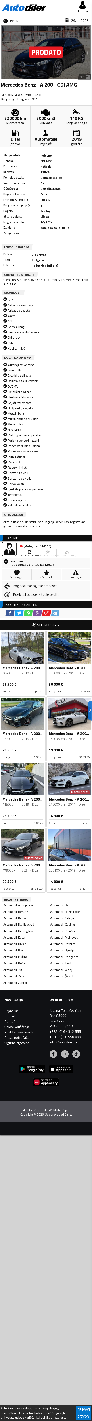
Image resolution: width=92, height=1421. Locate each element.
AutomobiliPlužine (15, 956)
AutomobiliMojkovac (64, 937)
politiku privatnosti (53, 1417)
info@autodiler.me (63, 1042)
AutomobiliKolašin (62, 931)
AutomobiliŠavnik (62, 976)
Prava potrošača (16, 1037)
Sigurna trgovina (16, 1042)
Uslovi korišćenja (16, 1026)
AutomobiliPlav (13, 950)
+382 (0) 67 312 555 (65, 1031)
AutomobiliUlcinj (61, 969)
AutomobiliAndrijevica (18, 905)
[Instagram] (65, 1054)
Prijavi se (11, 1010)
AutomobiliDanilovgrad (18, 924)
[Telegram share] (55, 613)
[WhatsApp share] (28, 613)
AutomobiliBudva (15, 918)
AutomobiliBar (60, 905)
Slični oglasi (48, 625)
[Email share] (46, 613)
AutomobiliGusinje (62, 924)
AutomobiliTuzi (13, 969)
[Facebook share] (10, 613)
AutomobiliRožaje (15, 963)
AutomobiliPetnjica (62, 943)
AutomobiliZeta (13, 976)
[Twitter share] (19, 613)
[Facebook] (53, 1054)
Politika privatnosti (18, 1032)
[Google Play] (32, 1070)
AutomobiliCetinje (62, 918)
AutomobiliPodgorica (64, 956)
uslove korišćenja (27, 1417)
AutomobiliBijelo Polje (65, 911)
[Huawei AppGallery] (46, 1082)
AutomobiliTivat (60, 963)
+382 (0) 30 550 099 (65, 1036)
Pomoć (9, 1021)
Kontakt (10, 1016)
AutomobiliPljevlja (62, 950)
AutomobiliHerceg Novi (18, 931)
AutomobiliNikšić (14, 943)
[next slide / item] (88, 52)
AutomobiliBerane (15, 911)
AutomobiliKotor (14, 937)
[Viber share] (37, 613)
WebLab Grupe (59, 1110)
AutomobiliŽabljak (15, 982)
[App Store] (61, 1070)
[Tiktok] (76, 1054)
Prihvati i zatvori (84, 1413)
